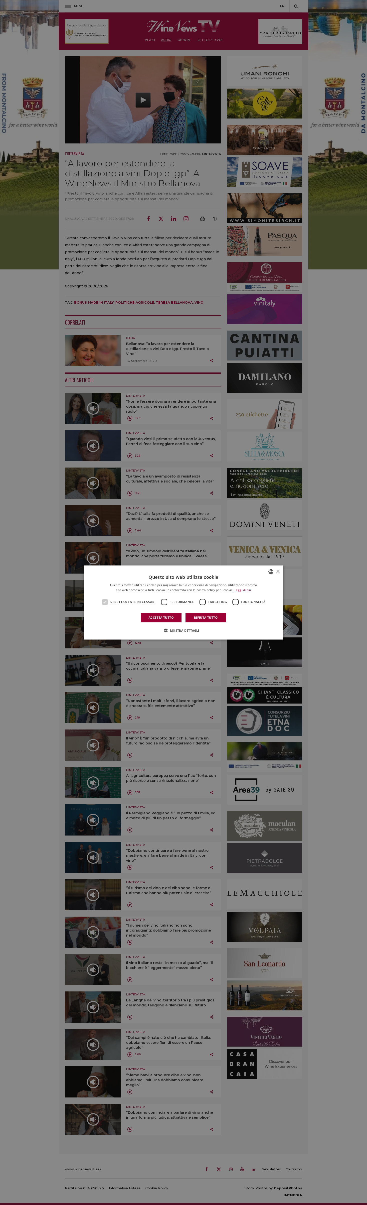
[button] (183, 630)
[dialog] (183, 603)
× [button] (278, 571)
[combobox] (270, 571)
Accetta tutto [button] (161, 617)
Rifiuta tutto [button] (206, 617)
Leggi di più (242, 590)
